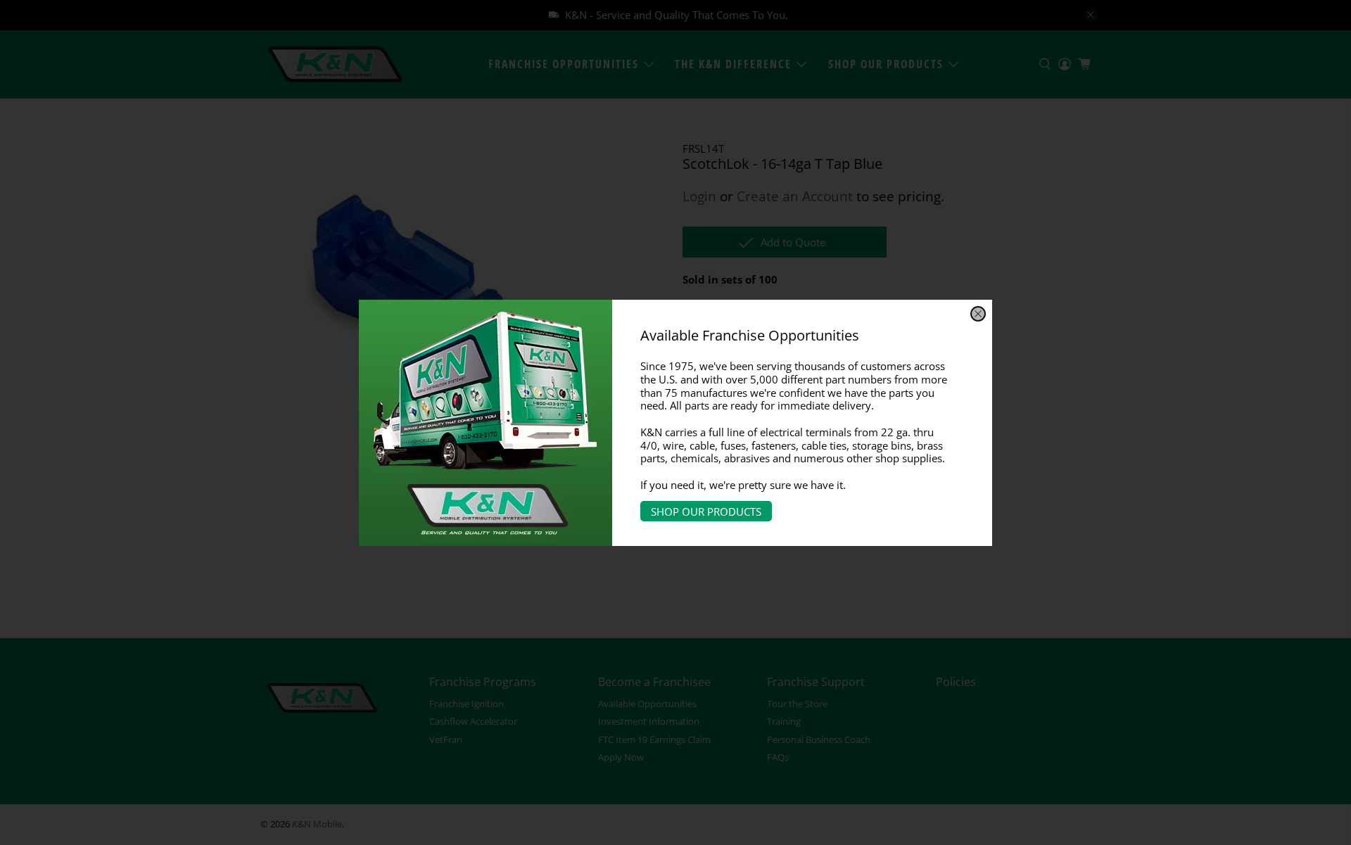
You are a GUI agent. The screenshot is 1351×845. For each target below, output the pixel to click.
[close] (978, 314)
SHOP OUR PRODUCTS (706, 511)
